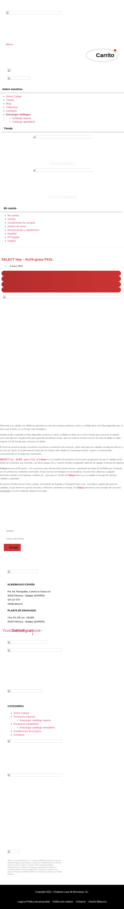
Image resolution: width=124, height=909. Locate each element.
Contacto (11, 110)
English (12, 240)
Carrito (12, 219)
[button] (61, 273)
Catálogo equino (21, 118)
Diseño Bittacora (97, 901)
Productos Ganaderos (26, 723)
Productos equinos (24, 716)
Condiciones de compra (21, 222)
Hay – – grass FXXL (17, 459)
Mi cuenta (13, 215)
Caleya (71, 475)
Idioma (9, 44)
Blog (8, 103)
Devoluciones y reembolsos (23, 229)
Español (12, 233)
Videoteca (12, 107)
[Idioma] (7, 39)
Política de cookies (63, 901)
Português (13, 237)
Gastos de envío (17, 226)
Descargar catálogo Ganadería (37, 727)
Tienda (10, 99)
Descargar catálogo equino (35, 720)
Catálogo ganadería (23, 121)
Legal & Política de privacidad (34, 901)
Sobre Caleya (13, 96)
